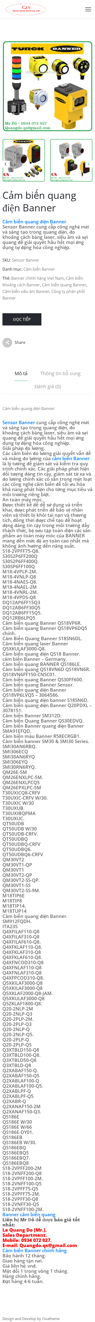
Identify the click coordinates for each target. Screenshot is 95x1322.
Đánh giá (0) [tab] (47, 386)
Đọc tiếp (22, 319)
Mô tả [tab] (21, 373)
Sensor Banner (18, 422)
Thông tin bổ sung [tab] (60, 373)
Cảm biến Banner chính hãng (34, 1250)
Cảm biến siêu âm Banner (25, 291)
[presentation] (6, 164)
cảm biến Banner (71, 458)
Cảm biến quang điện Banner (34, 221)
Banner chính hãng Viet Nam (37, 278)
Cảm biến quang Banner (64, 285)
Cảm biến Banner (39, 269)
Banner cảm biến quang (29, 1214)
